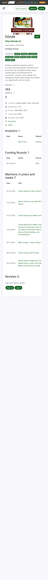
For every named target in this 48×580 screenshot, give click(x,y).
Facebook (12, 121)
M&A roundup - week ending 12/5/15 (32, 242)
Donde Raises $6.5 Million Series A (31, 215)
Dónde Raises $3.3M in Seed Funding (32, 191)
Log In (41, 8)
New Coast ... (23, 142)
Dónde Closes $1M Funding (28, 253)
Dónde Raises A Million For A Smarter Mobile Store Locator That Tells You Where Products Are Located (32, 263)
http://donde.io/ (13, 41)
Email (10, 125)
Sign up (33, 8)
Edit (37, 37)
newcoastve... (41, 142)
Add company (21, 8)
